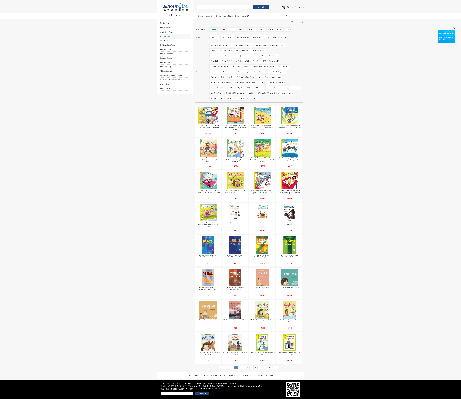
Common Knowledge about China (222, 72)
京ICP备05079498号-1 (254, 386)
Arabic (251, 29)
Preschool (214, 37)
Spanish (279, 29)
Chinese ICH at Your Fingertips (253, 50)
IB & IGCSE (164, 41)
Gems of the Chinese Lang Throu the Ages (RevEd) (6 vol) (231, 56)
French (223, 29)
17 (270, 367)
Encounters (247, 375)
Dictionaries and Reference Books (171, 80)
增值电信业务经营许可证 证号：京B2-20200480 (218, 386)
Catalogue (209, 16)
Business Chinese (166, 58)
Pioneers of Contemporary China (222, 98)
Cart (288, 7)
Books (286, 22)
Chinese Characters (166, 54)
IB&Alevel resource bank (212, 375)
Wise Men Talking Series (277, 72)
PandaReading (232, 375)
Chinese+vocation (166, 88)
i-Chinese (260, 375)
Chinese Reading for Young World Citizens (248, 82)
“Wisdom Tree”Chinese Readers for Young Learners (275, 93)
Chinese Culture (165, 49)
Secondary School (243, 37)
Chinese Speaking (166, 62)
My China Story (216, 93)
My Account (299, 7)
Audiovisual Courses (167, 32)
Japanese (260, 29)
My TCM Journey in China (246, 98)
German (232, 29)
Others (289, 29)
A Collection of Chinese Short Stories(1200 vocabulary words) (257, 61)
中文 (171, 15)
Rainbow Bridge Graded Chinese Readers (270, 45)
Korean (270, 29)
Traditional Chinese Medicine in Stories (239, 93)
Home (200, 16)
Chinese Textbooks (166, 28)
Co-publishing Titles (231, 16)
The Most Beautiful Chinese (276, 88)
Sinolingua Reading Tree (219, 45)
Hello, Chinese (295, 88)
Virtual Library (193, 375)
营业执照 (241, 386)
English (179, 15)
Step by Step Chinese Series (220, 82)
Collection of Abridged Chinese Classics (224, 50)
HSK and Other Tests (167, 45)
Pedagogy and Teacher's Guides (171, 75)
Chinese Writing (165, 67)
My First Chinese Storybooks (242, 45)
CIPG (271, 375)
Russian (241, 29)
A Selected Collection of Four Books (241, 77)
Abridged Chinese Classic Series (266, 56)
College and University (261, 37)
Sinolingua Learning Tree (276, 82)
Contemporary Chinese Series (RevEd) (251, 72)
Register (289, 16)
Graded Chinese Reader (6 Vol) (221, 61)
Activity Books (165, 84)
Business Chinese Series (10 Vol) (270, 77)
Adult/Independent (279, 37)
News (218, 16)
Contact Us (246, 16)
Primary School (227, 37)
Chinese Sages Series (218, 77)
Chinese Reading (166, 36)
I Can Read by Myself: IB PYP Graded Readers (246, 88)
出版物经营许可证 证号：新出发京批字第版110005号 (180, 386)
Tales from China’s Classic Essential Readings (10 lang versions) (266, 66)
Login (299, 16)
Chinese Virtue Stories (218, 88)
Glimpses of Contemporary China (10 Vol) (225, 66)
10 (264, 367)
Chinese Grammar (166, 71)
